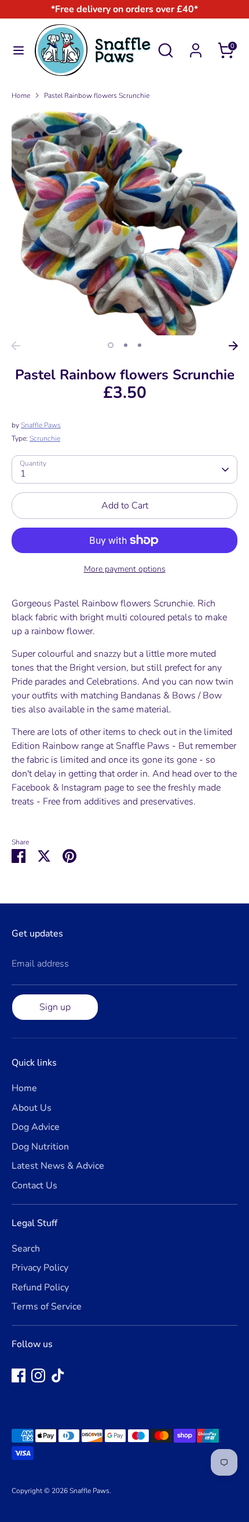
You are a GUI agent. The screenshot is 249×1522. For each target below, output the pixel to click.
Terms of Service (47, 1306)
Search (26, 1248)
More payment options (125, 569)
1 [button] (110, 345)
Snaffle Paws (41, 425)
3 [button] (139, 345)
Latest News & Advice (58, 1165)
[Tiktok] (58, 1375)
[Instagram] (38, 1375)
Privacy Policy (40, 1267)
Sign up (55, 1007)
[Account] (195, 45)
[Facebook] (18, 1375)
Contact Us (34, 1185)
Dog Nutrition (40, 1146)
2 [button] (125, 345)
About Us (32, 1108)
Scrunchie (45, 438)
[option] (124, 222)
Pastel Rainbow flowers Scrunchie (96, 95)
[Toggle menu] (18, 50)
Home (21, 95)
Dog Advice (36, 1127)
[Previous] (15, 345)
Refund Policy (40, 1287)
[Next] (233, 345)
